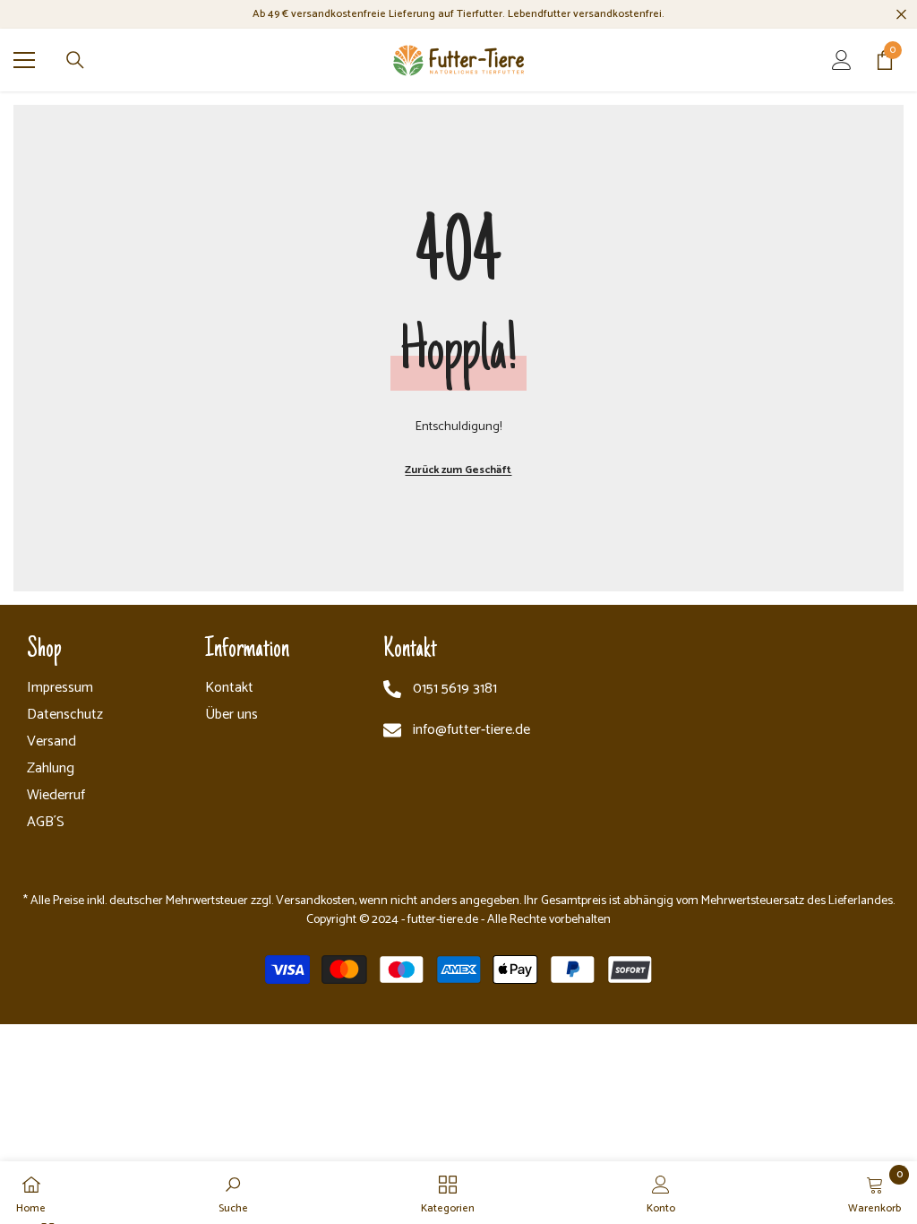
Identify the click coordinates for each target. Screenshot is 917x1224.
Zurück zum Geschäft (458, 469)
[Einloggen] (842, 60)
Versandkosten (315, 901)
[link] (233, 1192)
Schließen (901, 15)
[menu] (24, 60)
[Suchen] (75, 60)
